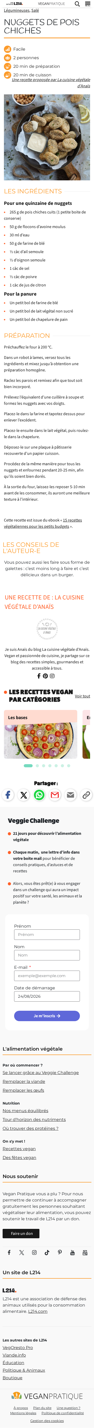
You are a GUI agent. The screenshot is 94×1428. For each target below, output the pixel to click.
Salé (35, 10)
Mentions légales (23, 1413)
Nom (19, 946)
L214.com (38, 1311)
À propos (21, 1408)
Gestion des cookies (47, 1421)
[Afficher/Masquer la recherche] (77, 3)
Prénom (22, 926)
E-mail (21, 967)
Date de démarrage (34, 987)
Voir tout (82, 696)
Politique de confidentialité (63, 1413)
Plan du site (42, 1408)
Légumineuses (17, 10)
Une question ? (68, 1408)
